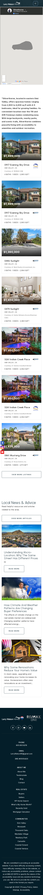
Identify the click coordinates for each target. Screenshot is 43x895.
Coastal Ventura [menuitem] (21, 849)
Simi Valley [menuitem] (21, 823)
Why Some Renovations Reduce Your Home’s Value (20, 669)
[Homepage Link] (12, 3)
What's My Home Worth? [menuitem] (21, 805)
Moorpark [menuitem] (21, 827)
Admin (35, 887)
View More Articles (21, 518)
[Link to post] (21, 536)
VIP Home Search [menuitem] (21, 801)
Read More (14, 569)
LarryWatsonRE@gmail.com (21, 754)
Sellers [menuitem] (21, 797)
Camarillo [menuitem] (21, 841)
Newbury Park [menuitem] (21, 838)
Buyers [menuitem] (21, 794)
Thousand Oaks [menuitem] (21, 830)
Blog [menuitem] (21, 779)
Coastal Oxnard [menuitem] (21, 845)
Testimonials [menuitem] (21, 775)
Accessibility (25, 890)
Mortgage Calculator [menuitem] (21, 812)
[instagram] (2, 447)
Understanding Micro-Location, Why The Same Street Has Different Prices (21, 555)
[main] (21, 357)
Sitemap (16, 890)
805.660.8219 (21, 745)
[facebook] (2, 443)
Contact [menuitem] (21, 783)
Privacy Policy (26, 887)
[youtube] (2, 452)
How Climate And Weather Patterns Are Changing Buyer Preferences (21, 608)
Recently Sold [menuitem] (21, 808)
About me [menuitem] (21, 772)
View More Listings (21, 474)
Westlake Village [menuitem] (21, 834)
